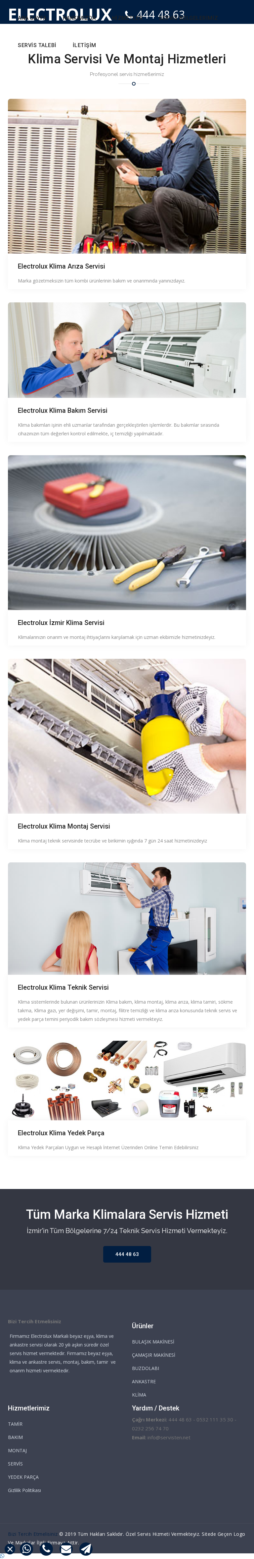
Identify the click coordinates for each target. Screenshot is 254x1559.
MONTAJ (17, 1450)
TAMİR (15, 1424)
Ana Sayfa (32, 18)
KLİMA (139, 1395)
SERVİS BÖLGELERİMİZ (188, 18)
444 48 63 (127, 1254)
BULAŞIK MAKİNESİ (153, 1342)
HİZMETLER (127, 18)
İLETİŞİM (84, 45)
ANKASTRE (144, 1381)
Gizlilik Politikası (24, 1490)
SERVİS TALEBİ (37, 45)
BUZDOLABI (145, 1368)
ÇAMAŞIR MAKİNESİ (153, 1355)
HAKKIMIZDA (79, 18)
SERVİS (15, 1464)
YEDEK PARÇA (23, 1477)
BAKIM (15, 1437)
